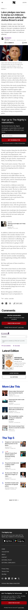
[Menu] (2, 2)
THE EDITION (5, 551)
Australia (11, 298)
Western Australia (9, 487)
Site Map (4, 574)
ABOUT (4, 554)
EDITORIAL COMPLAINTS (8, 562)
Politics (3, 8)
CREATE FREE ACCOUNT (14, 323)
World (10, 429)
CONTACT (4, 557)
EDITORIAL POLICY (7, 560)
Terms (16, 143)
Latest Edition (14, 373)
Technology (12, 411)
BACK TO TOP (13, 500)
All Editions (14, 377)
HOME (3, 549)
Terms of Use (5, 571)
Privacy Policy (22, 143)
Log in (24, 2)
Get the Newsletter (14, 140)
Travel (6, 468)
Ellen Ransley (7, 37)
